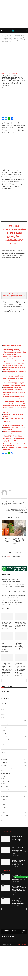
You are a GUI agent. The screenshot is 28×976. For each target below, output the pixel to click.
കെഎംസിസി (14, 739)
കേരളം (4, 743)
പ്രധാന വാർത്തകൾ (7, 781)
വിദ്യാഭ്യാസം (14, 812)
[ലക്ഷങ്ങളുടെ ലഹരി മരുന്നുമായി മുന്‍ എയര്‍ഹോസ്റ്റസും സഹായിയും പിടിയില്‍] (7, 616)
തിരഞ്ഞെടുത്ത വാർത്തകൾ (9, 768)
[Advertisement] (14, 14)
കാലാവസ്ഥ (14, 736)
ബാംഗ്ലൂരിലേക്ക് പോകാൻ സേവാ (11, 447)
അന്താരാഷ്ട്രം (14, 724)
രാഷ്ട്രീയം (5, 807)
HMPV (14, 717)
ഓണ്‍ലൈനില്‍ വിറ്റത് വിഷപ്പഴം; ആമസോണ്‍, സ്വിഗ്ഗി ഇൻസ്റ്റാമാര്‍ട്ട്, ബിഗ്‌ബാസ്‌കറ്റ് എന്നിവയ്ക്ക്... (14, 540)
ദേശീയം (4, 777)
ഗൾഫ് (14, 756)
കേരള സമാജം (14, 748)
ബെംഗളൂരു (14, 73)
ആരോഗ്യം (14, 727)
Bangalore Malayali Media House (19, 944)
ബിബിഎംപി (14, 793)
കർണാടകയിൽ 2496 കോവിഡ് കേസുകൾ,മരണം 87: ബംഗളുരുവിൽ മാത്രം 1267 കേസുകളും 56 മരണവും (14, 295)
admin (7, 85)
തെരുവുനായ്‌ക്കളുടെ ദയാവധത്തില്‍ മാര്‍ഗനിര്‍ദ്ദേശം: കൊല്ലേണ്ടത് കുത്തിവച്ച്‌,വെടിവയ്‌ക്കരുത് (21, 644)
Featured (8, 73)
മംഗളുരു (14, 804)
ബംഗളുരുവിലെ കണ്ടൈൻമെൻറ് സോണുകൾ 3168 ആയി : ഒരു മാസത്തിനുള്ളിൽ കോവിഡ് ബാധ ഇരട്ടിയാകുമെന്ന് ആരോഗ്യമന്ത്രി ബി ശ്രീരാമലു (15, 383)
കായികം (14, 733)
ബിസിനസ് (14, 796)
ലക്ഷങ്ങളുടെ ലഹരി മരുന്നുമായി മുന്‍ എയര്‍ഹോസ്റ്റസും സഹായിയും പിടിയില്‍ (6, 624)
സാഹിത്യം (14, 815)
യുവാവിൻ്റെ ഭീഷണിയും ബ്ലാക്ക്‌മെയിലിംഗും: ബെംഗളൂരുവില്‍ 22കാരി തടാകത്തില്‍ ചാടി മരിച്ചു (18, 901)
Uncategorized (14, 720)
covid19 (9, 35)
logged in (9, 556)
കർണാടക (5, 751)
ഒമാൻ (14, 730)
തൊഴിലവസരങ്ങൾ (14, 773)
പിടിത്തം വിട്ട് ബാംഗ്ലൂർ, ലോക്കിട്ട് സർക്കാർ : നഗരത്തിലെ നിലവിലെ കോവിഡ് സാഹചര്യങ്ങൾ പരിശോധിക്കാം (14, 420)
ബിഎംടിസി (14, 786)
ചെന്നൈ (14, 759)
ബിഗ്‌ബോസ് (14, 790)
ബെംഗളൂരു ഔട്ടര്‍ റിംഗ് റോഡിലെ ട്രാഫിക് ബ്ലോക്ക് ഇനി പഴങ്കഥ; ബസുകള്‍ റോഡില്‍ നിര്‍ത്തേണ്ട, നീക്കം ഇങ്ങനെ (19, 889)
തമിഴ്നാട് (14, 765)
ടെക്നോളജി (14, 762)
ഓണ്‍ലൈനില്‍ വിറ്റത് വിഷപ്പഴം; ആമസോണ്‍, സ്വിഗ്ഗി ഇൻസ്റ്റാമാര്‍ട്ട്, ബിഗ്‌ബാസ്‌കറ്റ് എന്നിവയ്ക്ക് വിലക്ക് (20, 625)
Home (2, 35)
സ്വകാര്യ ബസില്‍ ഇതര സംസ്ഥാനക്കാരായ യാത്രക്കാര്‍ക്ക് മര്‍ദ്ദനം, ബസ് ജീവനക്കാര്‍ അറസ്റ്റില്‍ (7, 645)
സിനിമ (4, 818)
